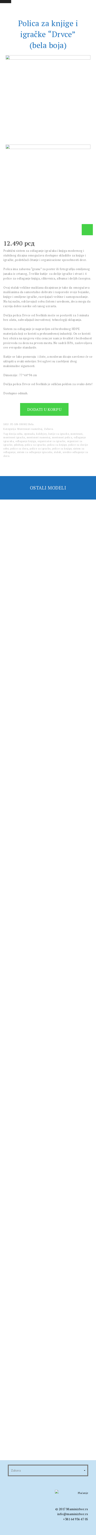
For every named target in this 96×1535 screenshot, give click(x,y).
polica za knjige (57, 444)
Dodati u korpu (44, 409)
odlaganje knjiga (25, 441)
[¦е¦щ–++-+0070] (87, 229)
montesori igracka (14, 437)
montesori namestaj (38, 437)
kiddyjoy (41, 433)
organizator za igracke (51, 441)
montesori (77, 433)
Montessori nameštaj (29, 428)
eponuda (29, 433)
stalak (57, 452)
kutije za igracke (58, 433)
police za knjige (62, 448)
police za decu (19, 448)
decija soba (16, 433)
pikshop (18, 444)
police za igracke (40, 448)
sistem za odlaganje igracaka (34, 452)
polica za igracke (35, 444)
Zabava (48, 428)
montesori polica (62, 437)
